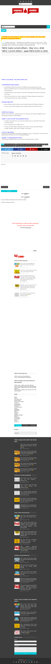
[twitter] (23, 1)
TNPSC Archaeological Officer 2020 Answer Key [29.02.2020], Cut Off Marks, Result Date (28, 625)
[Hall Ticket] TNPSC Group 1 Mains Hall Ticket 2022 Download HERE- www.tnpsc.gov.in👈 (27, 294)
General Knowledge (18, 415)
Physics (15, 411)
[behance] (32, 662)
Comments (33, 425)
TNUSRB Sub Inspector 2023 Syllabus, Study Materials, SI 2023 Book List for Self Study (28, 573)
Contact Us (16, 421)
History (15, 408)
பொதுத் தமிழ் (16, 403)
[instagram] (29, 1)
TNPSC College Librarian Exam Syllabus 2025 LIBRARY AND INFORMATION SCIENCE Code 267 (28, 559)
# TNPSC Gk (39, 146)
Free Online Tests (18, 399)
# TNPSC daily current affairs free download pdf (25, 146)
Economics (16, 406)
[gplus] (21, 1)
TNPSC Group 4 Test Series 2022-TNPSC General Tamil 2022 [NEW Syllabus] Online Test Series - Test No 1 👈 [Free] (28, 452)
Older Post (46, 187)
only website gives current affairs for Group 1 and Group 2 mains (30, 42)
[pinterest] (21, 662)
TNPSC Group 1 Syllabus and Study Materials (23, 385)
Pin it (33, 149)
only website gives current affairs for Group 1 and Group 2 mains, (33, 54)
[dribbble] (27, 662)
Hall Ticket (16, 419)
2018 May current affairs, (15, 54)
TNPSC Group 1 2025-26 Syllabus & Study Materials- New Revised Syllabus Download (28, 566)
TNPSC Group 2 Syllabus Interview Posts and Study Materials (25, 388)
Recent (18, 425)
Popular (25, 425)
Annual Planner (17, 400)
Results (15, 420)
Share (21, 149)
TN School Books (18, 407)
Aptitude (16, 416)
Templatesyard (29, 660)
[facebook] (18, 1)
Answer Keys (17, 417)
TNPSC (15, 398)
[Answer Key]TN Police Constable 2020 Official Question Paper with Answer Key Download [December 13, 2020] (28, 619)
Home (3, 42)
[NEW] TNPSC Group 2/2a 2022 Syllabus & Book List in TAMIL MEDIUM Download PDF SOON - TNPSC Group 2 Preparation (28, 580)
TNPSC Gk (39, 43)
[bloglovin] (24, 662)
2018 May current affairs (10, 42)
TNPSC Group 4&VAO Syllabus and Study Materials (25, 386)
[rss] (26, 1)
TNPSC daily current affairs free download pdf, (25, 55)
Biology (15, 413)
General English (17, 404)
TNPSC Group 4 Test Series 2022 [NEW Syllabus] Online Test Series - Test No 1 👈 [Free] (28, 446)
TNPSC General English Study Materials (22, 377)
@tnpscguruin (28, 227)
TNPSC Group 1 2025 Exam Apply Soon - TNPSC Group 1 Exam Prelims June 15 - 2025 (27, 265)
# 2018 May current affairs (10, 144)
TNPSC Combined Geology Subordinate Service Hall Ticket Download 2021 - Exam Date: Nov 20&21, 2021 (28, 493)
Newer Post (4, 187)
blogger (9, 191)
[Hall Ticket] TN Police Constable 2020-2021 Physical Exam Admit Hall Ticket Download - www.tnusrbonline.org (28, 500)
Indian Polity (16, 410)
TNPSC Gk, (37, 55)
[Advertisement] (25, 20)
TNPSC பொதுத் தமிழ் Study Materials (22, 376)
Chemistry (16, 412)
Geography (16, 409)
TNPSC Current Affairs (19, 401)
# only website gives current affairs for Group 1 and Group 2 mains (30, 144)
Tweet (9, 149)
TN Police (16, 402)
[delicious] (31, 1)
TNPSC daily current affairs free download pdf (26, 43)
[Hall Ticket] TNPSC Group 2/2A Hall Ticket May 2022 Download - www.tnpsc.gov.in (28, 479)
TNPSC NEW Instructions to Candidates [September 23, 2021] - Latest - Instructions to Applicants (28, 541)
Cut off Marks (17, 418)
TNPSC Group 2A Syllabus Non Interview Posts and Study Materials (25, 390)
